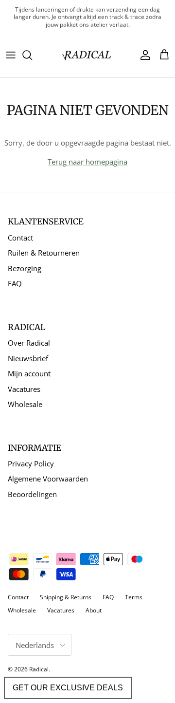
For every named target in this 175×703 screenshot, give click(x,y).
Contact (20, 237)
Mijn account (29, 373)
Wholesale (25, 404)
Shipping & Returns (65, 597)
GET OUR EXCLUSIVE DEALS (68, 688)
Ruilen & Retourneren (44, 253)
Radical (39, 669)
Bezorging (24, 268)
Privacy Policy (31, 463)
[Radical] (87, 55)
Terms (133, 597)
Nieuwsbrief (28, 358)
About (94, 610)
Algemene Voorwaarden (48, 478)
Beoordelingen (32, 494)
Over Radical (29, 343)
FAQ (15, 283)
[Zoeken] (32, 55)
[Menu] (10, 55)
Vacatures (24, 389)
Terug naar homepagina (87, 161)
